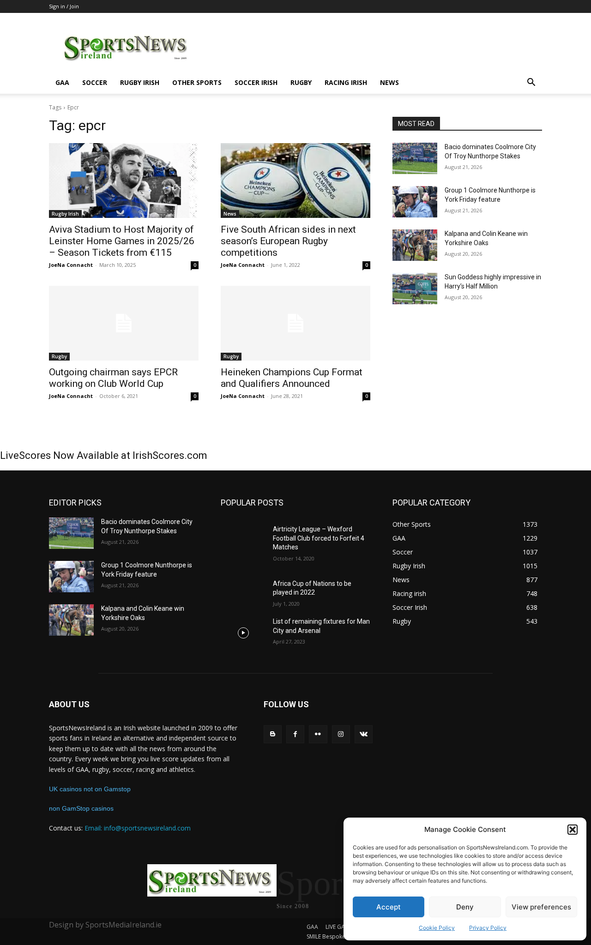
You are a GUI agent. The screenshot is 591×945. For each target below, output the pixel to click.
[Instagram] (341, 734)
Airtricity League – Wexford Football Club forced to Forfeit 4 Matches (318, 538)
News (389, 82)
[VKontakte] (364, 734)
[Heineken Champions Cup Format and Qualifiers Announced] (295, 323)
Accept (388, 907)
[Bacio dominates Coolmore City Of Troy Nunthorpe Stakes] (414, 158)
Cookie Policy (437, 927)
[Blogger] (273, 734)
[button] (572, 829)
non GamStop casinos (81, 808)
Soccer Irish (256, 82)
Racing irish (346, 82)
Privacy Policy (488, 927)
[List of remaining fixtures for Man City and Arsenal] (243, 633)
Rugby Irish (139, 82)
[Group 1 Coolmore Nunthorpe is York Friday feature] (414, 201)
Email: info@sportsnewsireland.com (137, 828)
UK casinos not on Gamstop (90, 789)
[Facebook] (295, 734)
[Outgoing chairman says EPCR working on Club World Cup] (124, 323)
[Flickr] (318, 734)
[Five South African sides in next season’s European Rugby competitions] (295, 180)
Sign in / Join (64, 6)
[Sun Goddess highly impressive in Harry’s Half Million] (414, 288)
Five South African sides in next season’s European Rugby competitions (288, 241)
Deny (465, 907)
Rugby (301, 82)
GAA (62, 82)
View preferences (541, 907)
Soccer (94, 82)
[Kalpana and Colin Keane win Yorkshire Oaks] (414, 245)
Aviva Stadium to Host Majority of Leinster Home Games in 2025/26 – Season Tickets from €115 (121, 241)
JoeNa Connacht (71, 264)
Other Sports (197, 82)
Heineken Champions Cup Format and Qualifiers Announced (291, 378)
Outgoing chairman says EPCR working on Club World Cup (113, 378)
